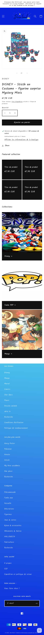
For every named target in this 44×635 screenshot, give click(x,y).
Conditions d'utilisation (13, 422)
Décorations (9, 508)
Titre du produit (11, 167)
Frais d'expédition (17, 102)
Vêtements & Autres (12, 531)
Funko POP (8, 305)
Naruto (7, 454)
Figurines (8, 514)
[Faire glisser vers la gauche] (17, 73)
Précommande (10, 492)
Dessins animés (10, 406)
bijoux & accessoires (12, 525)
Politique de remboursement (16, 428)
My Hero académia (12, 465)
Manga (7, 354)
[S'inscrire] (36, 603)
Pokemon (8, 449)
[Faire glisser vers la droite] (27, 73)
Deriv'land (12, 633)
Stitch (6, 460)
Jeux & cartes (10, 520)
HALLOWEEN (9, 536)
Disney (7, 256)
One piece (8, 471)
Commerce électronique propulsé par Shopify (27, 633)
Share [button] (7, 145)
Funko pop (8, 497)
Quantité (5, 108)
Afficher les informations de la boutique (21, 139)
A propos (8, 563)
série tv (7, 411)
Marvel (7, 383)
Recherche (8, 417)
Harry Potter (9, 443)
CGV (6, 568)
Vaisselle (7, 503)
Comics (7, 389)
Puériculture (9, 542)
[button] (3, 16)
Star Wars (8, 394)
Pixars (6, 400)
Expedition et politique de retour (18, 574)
